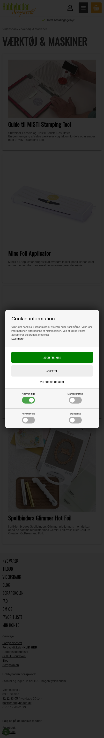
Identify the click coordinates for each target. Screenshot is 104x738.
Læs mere (17, 338)
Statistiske (75, 413)
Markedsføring (75, 393)
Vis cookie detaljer (52, 382)
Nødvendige (28, 393)
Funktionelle (28, 413)
